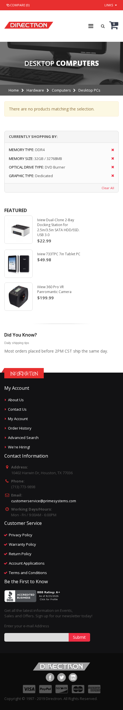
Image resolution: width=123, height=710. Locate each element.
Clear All (108, 188)
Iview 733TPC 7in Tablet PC (58, 254)
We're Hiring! (19, 447)
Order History (19, 428)
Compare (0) (19, 5)
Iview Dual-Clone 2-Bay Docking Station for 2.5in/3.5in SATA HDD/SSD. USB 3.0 (58, 227)
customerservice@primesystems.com (43, 500)
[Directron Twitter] (61, 677)
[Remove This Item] (111, 150)
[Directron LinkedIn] (73, 677)
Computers (61, 90)
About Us (16, 399)
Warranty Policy (22, 544)
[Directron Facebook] (50, 677)
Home (14, 90)
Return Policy (20, 553)
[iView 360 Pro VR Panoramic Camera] (18, 296)
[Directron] (28, 24)
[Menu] (90, 26)
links (108, 5)
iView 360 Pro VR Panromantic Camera (54, 289)
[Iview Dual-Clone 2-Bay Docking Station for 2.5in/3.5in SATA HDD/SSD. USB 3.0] (18, 229)
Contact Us (17, 409)
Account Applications (27, 563)
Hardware (35, 90)
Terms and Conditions (28, 572)
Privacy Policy (20, 534)
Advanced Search (23, 437)
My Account (18, 418)
